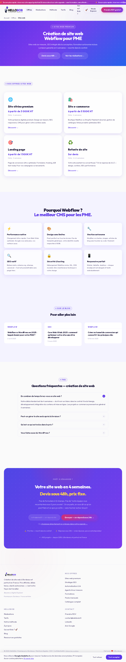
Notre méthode (10, 622)
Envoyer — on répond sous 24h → (79, 517)
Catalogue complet (73, 602)
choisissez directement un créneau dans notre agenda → (64, 524)
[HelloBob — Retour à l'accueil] (14, 10)
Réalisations (41, 10)
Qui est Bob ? (78, 10)
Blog (71, 10)
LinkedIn (68, 622)
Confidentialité (59, 651)
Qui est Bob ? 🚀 (11, 629)
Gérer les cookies (72, 651)
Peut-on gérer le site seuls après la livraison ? (62, 416)
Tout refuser (97, 657)
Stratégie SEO (71, 582)
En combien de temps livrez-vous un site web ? (63, 396)
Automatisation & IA (73, 586)
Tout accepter (114, 657)
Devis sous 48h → (49, 56)
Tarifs (63, 10)
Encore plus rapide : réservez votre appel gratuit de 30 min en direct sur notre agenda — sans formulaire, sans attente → (44, 2)
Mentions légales (42, 651)
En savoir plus (29, 658)
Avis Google (70, 626)
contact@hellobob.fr (73, 618)
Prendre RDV (70, 614)
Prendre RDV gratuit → (113, 10)
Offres (29, 10)
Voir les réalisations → (75, 56)
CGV (51, 651)
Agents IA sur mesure (73, 590)
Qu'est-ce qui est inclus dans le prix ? (62, 424)
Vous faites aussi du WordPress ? (62, 433)
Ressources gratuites (13, 637)
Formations (69, 594)
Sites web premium (73, 578)
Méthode (53, 10)
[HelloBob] (32, 574)
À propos (7, 626)
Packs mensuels (71, 598)
